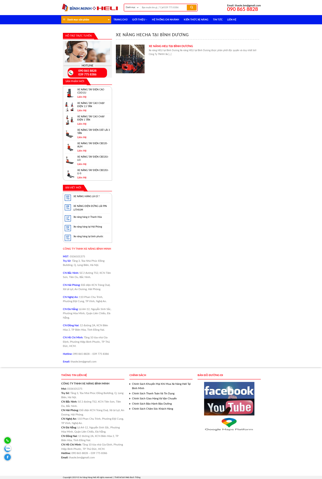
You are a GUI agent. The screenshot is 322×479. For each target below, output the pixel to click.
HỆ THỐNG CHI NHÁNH (165, 20)
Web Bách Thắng (132, 477)
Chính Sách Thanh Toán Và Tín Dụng (153, 393)
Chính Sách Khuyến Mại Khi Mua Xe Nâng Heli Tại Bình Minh (161, 386)
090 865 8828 (87, 70)
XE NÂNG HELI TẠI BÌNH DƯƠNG (171, 46)
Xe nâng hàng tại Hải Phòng (87, 227)
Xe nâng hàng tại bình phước (88, 236)
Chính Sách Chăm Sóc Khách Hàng (152, 408)
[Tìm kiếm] (192, 7)
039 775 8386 (87, 74)
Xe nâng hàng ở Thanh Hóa (87, 217)
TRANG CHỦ (121, 20)
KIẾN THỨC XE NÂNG (196, 20)
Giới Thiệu (138, 20)
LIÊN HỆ (231, 20)
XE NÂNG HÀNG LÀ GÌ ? (86, 196)
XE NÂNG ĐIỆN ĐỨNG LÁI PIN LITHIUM (90, 208)
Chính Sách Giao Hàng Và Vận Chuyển (154, 398)
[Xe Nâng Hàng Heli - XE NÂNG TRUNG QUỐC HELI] (90, 7)
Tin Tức (218, 20)
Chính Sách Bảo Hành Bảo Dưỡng (152, 403)
